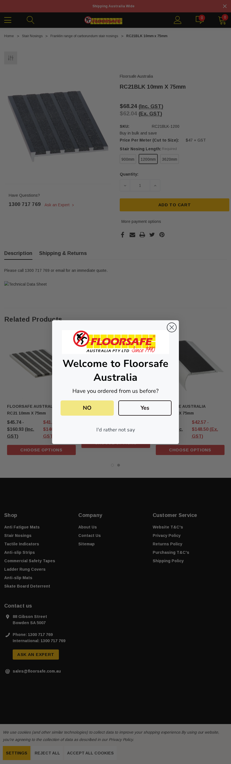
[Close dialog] (172, 327)
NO (87, 408)
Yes (145, 408)
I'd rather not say (115, 429)
